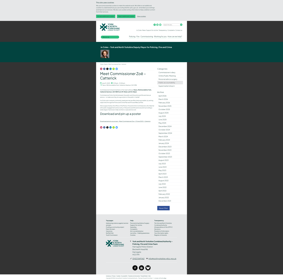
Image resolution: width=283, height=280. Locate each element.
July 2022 (162, 184)
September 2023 (165, 157)
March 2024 (163, 136)
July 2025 (162, 116)
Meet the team (110, 229)
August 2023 (164, 160)
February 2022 (164, 194)
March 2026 (163, 99)
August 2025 (164, 113)
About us (106, 37)
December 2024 (165, 126)
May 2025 (162, 123)
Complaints (171, 30)
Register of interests (160, 235)
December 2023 (165, 147)
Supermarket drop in (167, 86)
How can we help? (175, 36)
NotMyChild (109, 233)
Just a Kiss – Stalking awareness (139, 233)
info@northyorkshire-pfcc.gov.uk (162, 258)
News (144, 30)
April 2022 (162, 191)
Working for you (160, 36)
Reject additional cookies (126, 16)
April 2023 (162, 174)
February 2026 (164, 103)
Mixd (165, 278)
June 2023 (163, 167)
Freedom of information (134, 275)
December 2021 (165, 201)
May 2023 (162, 170)
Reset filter (163, 208)
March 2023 (163, 177)
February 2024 (164, 140)
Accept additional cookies (105, 16)
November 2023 (165, 150)
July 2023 (162, 164)
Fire (138, 36)
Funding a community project (115, 227)
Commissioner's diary (167, 72)
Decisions (157, 229)
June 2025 (163, 119)
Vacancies (109, 231)
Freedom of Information (161, 231)
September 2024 (165, 133)
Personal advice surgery (168, 79)
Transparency (163, 30)
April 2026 (162, 96)
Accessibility (124, 275)
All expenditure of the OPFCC (163, 227)
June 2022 (162, 187)
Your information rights (161, 233)
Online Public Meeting (167, 76)
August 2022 (163, 180)
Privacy (114, 275)
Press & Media (144, 275)
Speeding (133, 227)
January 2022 (164, 197)
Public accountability (167, 83)
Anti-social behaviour (136, 231)
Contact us (178, 30)
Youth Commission (112, 235)
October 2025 (164, 109)
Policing (132, 36)
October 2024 (164, 130)
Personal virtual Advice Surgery (139, 223)
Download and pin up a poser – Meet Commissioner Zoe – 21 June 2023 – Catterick (125, 121)
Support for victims (152, 30)
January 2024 (164, 143)
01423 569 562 (138, 258)
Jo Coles (139, 30)
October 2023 (164, 153)
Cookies (132, 235)
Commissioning (146, 36)
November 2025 (165, 106)
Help (149, 275)
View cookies (141, 16)
